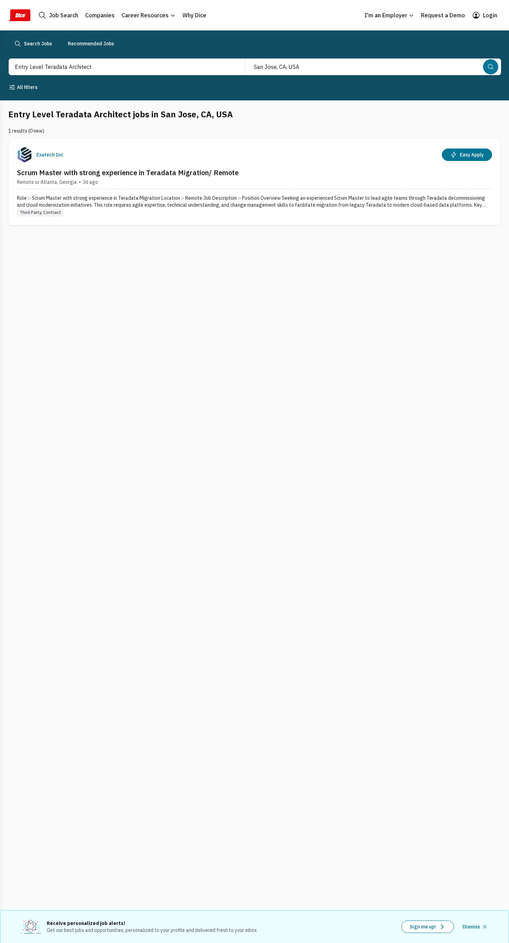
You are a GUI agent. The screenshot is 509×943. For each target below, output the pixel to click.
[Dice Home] (19, 15)
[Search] (490, 66)
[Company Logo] (24, 154)
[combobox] (119, 67)
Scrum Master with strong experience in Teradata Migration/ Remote (128, 172)
